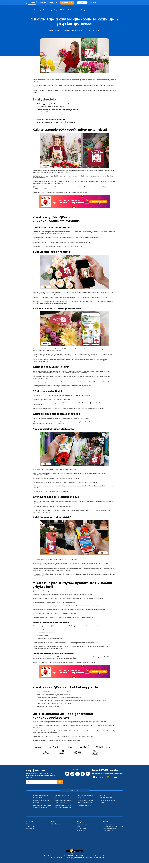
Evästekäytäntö (108, 830)
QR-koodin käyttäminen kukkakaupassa (50, 107)
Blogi (39, 10)
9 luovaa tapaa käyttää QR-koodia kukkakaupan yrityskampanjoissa (67, 10)
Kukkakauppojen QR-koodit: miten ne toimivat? (53, 104)
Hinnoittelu (81, 830)
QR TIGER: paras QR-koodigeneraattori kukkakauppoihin (56, 122)
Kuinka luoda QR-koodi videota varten (63, 801)
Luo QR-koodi (68, 3)
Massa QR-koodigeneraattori (106, 796)
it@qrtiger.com (56, 824)
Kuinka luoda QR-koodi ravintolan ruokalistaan (63, 806)
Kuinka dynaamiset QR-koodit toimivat (41, 796)
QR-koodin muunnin (84, 805)
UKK (27, 824)
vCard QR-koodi (103, 382)
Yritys (79, 822)
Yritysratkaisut (82, 828)
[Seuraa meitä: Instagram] (77, 774)
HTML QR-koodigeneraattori (50, 491)
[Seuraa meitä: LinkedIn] (67, 774)
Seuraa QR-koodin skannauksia (51, 112)
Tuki (53, 822)
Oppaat (29, 822)
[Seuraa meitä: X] (88, 774)
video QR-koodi (68, 301)
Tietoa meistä (82, 824)
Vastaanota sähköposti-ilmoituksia (53, 115)
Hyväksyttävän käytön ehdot (113, 826)
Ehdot (105, 822)
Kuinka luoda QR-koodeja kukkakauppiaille (51, 119)
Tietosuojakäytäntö (109, 828)
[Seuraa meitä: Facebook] (83, 774)
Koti (34, 10)
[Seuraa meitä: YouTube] (72, 774)
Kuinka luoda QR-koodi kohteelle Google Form (85, 801)
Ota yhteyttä (30, 826)
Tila (78, 826)
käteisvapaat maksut (96, 187)
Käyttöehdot (107, 824)
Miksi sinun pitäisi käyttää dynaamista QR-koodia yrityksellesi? (58, 110)
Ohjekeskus (30, 828)
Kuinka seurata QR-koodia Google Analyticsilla (42, 806)
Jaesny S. (58, 30)
